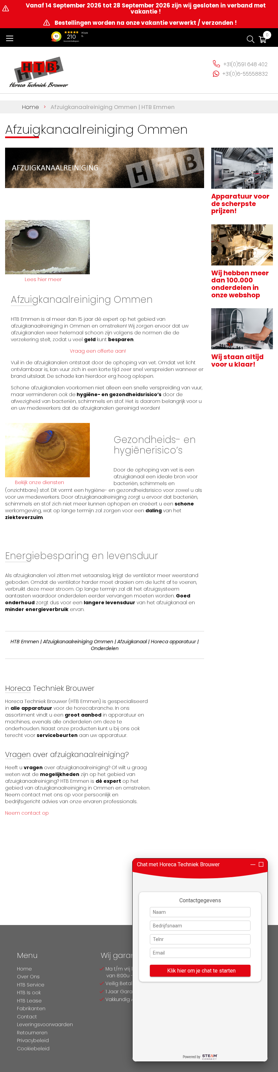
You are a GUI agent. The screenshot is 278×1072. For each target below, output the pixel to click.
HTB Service (30, 984)
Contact (27, 1016)
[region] (200, 960)
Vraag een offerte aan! (98, 351)
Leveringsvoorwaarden (45, 1024)
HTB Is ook (29, 992)
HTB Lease (29, 1000)
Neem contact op (27, 813)
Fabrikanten (31, 1008)
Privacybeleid (33, 1040)
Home (31, 107)
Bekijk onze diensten (39, 482)
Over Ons (28, 976)
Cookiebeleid (33, 1048)
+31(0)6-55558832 (245, 73)
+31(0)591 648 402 (245, 64)
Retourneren (32, 1032)
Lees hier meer (43, 279)
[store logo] (39, 69)
